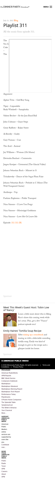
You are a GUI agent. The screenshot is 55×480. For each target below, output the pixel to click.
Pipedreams (5, 397)
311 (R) (18, 223)
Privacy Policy (18, 367)
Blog (16, 21)
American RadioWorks (9, 373)
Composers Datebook (9, 381)
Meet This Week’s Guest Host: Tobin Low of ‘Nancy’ (26, 309)
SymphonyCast (7, 405)
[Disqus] (27, 260)
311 (13, 223)
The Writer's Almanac (9, 408)
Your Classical (6, 410)
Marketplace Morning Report (11, 389)
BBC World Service (8, 378)
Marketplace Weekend (9, 386)
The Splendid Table (8, 402)
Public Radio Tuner (3, 463)
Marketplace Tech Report (10, 392)
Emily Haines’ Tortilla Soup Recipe (22, 330)
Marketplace (5, 384)
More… (4, 413)
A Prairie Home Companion (11, 400)
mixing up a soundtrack (33, 335)
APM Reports (6, 376)
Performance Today (8, 394)
